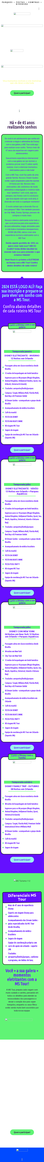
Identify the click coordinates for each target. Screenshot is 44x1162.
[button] (2, 880)
